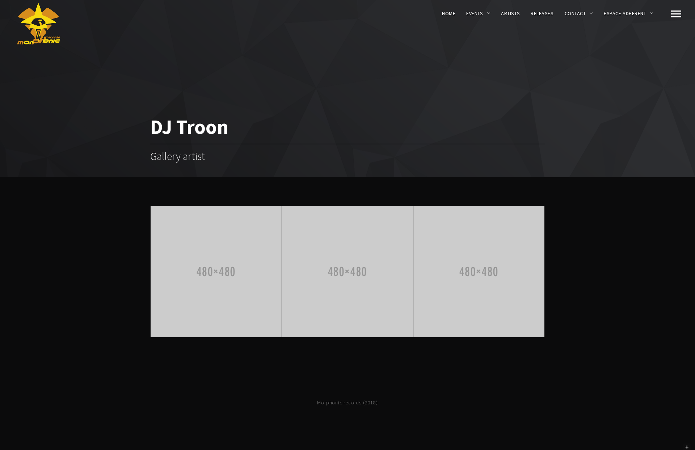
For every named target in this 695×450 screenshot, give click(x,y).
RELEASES (542, 13)
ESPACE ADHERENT (625, 13)
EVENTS (474, 13)
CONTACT (575, 13)
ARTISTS (510, 13)
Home (448, 13)
